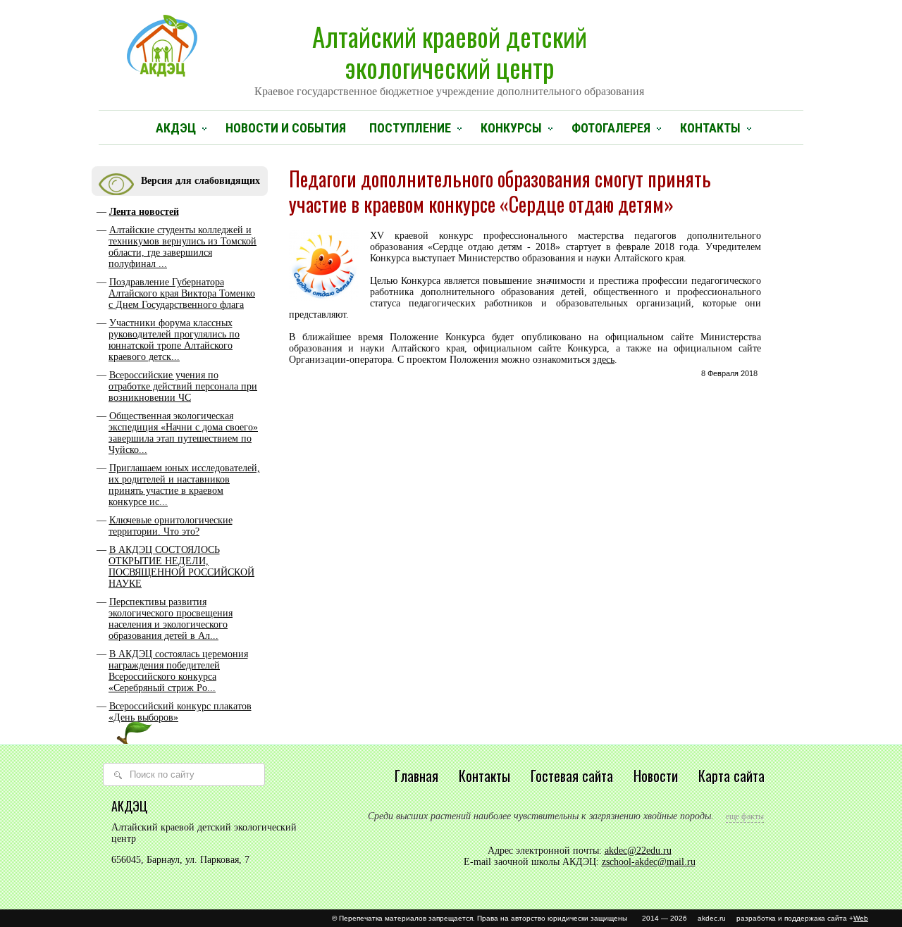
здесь (603, 359)
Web (860, 918)
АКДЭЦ (176, 127)
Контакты (710, 127)
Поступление (410, 127)
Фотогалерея (611, 127)
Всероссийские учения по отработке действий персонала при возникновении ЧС (183, 386)
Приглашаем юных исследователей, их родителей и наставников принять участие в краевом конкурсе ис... (184, 485)
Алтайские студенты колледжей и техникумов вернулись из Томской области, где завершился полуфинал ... (183, 247)
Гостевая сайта (572, 775)
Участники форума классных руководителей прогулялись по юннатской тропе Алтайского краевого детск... (174, 340)
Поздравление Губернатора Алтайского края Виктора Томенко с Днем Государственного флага (182, 293)
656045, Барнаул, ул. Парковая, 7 (180, 859)
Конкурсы (511, 127)
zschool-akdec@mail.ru (649, 862)
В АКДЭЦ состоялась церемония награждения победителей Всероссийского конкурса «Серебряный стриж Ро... (178, 671)
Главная (416, 775)
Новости (656, 775)
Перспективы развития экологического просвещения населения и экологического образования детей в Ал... (171, 619)
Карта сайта (731, 775)
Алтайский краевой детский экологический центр (449, 57)
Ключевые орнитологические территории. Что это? (171, 526)
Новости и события (286, 127)
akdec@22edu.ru (638, 850)
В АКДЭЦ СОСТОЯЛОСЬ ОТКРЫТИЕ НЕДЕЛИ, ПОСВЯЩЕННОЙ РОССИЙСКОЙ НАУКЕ (181, 567)
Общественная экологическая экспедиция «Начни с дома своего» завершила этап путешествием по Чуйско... (183, 433)
